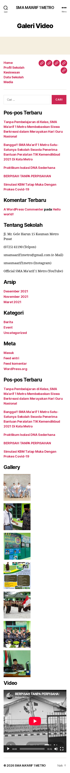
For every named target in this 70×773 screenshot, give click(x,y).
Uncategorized (15, 333)
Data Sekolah (14, 77)
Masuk (9, 353)
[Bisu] (56, 749)
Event (8, 327)
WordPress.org (15, 369)
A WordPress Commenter (23, 209)
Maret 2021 (12, 302)
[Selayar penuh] (62, 749)
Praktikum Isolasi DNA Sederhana (29, 168)
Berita (8, 322)
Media (8, 82)
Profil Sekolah (14, 67)
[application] (35, 721)
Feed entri (11, 358)
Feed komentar (15, 363)
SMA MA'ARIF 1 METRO (35, 7)
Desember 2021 (16, 291)
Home (8, 63)
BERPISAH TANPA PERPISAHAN (27, 176)
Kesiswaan (12, 72)
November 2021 (16, 297)
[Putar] (8, 749)
